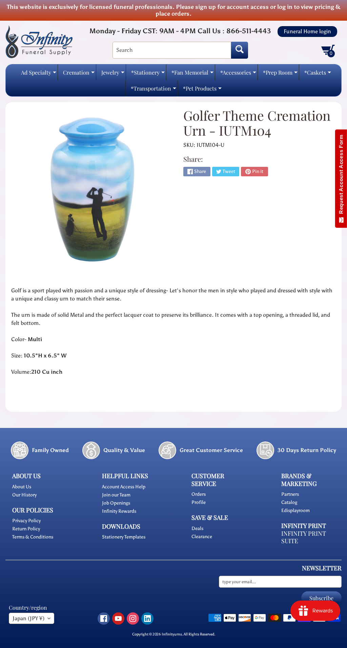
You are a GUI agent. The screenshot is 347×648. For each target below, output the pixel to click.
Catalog (289, 502)
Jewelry (112, 74)
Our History (24, 495)
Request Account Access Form (341, 176)
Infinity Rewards (119, 511)
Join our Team (116, 495)
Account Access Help (123, 487)
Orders (198, 494)
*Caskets (317, 74)
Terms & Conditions (32, 537)
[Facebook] (104, 618)
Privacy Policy (26, 521)
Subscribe (321, 598)
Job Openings (116, 503)
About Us (21, 487)
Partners (290, 494)
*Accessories (238, 74)
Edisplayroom (295, 510)
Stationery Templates (123, 537)
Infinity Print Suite (303, 537)
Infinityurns (172, 634)
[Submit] (239, 50)
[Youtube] (118, 618)
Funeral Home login (307, 31)
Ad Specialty (38, 74)
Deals (197, 528)
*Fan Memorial (192, 74)
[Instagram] (133, 618)
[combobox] (172, 50)
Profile (198, 502)
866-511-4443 (248, 31)
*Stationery (148, 74)
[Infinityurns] (39, 41)
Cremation (79, 74)
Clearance (201, 536)
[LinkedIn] (147, 618)
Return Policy (26, 529)
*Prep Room (280, 74)
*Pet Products (202, 90)
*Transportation (153, 90)
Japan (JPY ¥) (28, 618)
